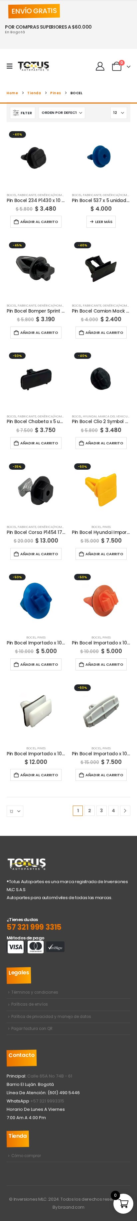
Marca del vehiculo (114, 416)
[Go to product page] (101, 158)
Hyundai (90, 416)
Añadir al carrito (39, 221)
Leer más (103, 221)
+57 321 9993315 (47, 1101)
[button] (22, 113)
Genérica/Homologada (57, 195)
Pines (106, 527)
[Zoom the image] (27, 861)
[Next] (125, 811)
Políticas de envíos (29, 1004)
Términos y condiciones (34, 992)
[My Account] (100, 66)
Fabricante (27, 195)
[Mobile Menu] (12, 66)
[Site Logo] (33, 66)
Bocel (11, 195)
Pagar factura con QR (32, 1028)
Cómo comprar (26, 1155)
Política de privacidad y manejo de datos (51, 1016)
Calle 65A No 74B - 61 (49, 1076)
